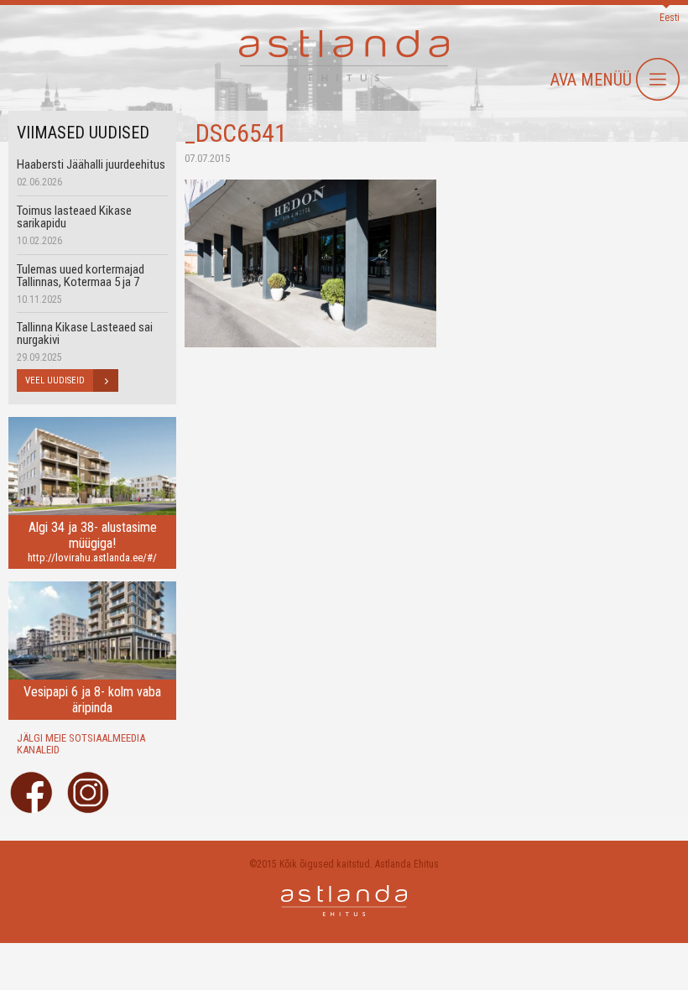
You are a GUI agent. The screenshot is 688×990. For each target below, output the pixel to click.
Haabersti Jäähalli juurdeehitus (91, 164)
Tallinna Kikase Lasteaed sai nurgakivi (85, 333)
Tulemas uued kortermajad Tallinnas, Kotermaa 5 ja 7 (80, 275)
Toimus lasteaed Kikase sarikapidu (74, 217)
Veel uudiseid (55, 380)
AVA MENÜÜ (591, 80)
